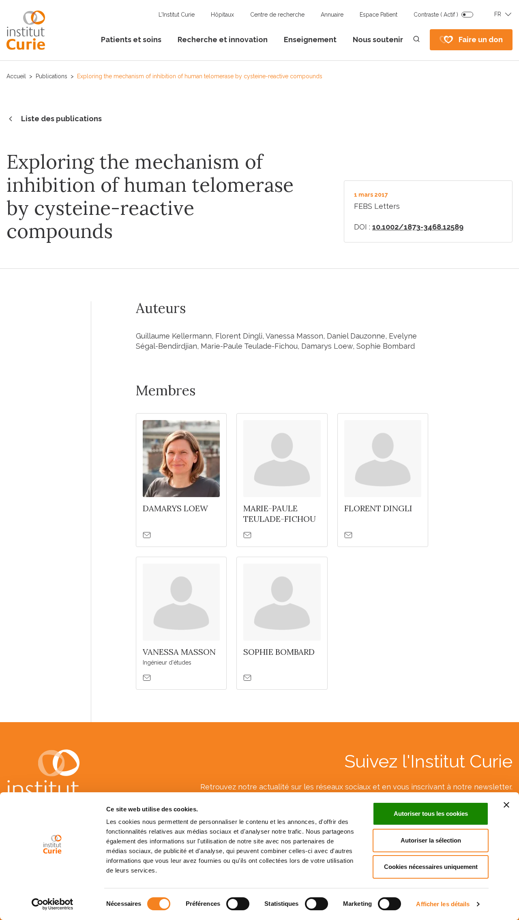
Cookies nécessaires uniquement (431, 866)
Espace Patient (378, 14)
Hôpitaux (222, 14)
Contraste (436, 14)
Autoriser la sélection (431, 840)
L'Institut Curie (177, 14)
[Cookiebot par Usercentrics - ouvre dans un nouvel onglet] (52, 904)
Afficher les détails (443, 904)
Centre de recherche (277, 14)
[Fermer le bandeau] (506, 805)
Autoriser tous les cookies (431, 813)
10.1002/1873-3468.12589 (417, 227)
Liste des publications (61, 118)
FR (497, 14)
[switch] (237, 903)
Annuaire (332, 14)
